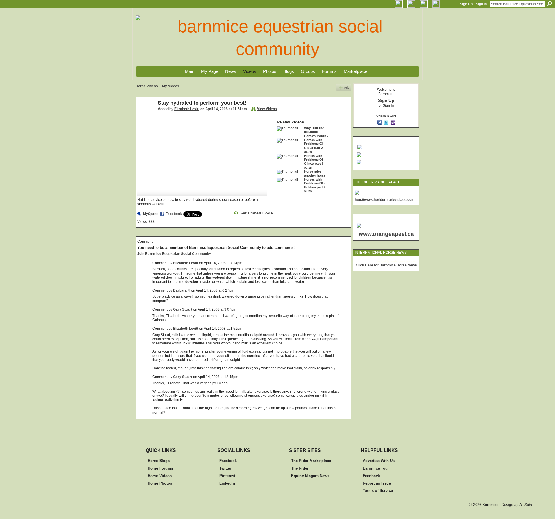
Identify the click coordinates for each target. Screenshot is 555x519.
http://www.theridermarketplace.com (385, 200)
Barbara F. (181, 290)
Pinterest (227, 476)
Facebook (174, 214)
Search (549, 3)
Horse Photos (160, 483)
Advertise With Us (379, 461)
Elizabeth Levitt (186, 109)
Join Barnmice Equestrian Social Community (174, 254)
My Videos (170, 86)
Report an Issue (377, 483)
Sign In (481, 4)
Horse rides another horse (314, 173)
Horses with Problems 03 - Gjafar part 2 (314, 143)
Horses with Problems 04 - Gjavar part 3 (314, 159)
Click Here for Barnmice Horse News (386, 265)
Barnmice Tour (376, 468)
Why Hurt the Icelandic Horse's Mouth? (316, 132)
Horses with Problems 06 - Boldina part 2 (314, 183)
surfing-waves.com (404, 261)
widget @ (383, 261)
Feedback (371, 476)
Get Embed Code (256, 213)
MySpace (150, 214)
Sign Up (466, 4)
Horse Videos (147, 86)
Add (346, 87)
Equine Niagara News (310, 476)
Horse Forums (160, 468)
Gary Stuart (182, 309)
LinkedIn (227, 483)
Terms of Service (378, 490)
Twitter (225, 468)
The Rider (299, 468)
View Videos (267, 109)
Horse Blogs (159, 461)
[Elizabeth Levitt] (146, 116)
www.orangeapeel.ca (386, 234)
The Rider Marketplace (311, 461)
